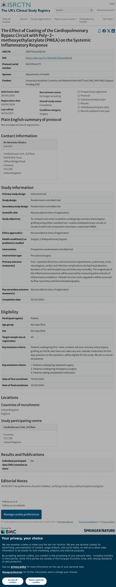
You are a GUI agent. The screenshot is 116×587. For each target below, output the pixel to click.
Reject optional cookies (36, 581)
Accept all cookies (12, 581)
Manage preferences (12, 572)
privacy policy (18, 566)
